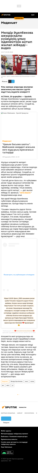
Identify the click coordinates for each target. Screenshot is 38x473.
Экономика (29, 413)
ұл (12, 385)
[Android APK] (7, 453)
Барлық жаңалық (8, 413)
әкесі (7, 385)
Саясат (19, 413)
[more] (34, 157)
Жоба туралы (6, 431)
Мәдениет (7, 141)
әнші (26, 381)
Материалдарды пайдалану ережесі (14, 433)
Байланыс (5, 436)
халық (32, 381)
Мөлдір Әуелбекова (16, 381)
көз (3, 385)
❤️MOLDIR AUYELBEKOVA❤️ (24, 331)
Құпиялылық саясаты (9, 439)
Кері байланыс (6, 447)
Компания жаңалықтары (19, 436)
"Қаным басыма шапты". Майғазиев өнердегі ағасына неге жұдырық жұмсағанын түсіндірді (18, 148)
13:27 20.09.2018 (7, 52)
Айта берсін (25, 193)
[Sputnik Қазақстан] (6, 15)
